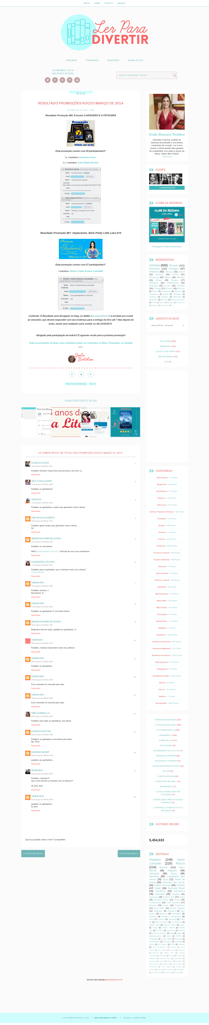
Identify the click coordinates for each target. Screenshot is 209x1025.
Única (182, 897)
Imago (179, 933)
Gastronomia (162, 573)
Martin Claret (154, 925)
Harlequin (154, 873)
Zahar (151, 919)
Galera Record (162, 885)
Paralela (175, 894)
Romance (161, 635)
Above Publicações (159, 947)
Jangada (178, 942)
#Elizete (164, 300)
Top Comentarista (165, 730)
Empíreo (178, 939)
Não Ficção (161, 607)
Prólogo (178, 967)
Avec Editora (162, 950)
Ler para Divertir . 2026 (76, 1018)
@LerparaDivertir (100, 315)
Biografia (161, 484)
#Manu (168, 277)
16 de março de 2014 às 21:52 (41, 542)
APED (178, 936)
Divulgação (166, 745)
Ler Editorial (177, 922)
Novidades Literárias (166, 761)
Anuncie (121, 3)
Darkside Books (161, 900)
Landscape (178, 958)
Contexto (161, 919)
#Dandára (177, 294)
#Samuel (159, 274)
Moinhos (179, 961)
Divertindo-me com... (166, 781)
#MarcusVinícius (178, 300)
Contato (108, 3)
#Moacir (162, 302)
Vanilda (36, 499)
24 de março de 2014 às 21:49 (42, 734)
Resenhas (71, 60)
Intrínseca (179, 891)
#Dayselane (180, 302)
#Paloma (152, 297)
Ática (169, 936)
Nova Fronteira (161, 922)
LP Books (162, 945)
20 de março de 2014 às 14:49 (42, 661)
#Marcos (169, 272)
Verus (174, 873)
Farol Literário (173, 902)
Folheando (162, 955)
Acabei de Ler (135, 60)
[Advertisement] (167, 416)
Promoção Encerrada (165, 720)
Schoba (151, 969)
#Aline (165, 294)
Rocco (92, 384)
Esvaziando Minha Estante (166, 766)
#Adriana (154, 271)
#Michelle (177, 297)
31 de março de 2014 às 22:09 (42, 799)
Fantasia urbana (161, 553)
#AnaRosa (153, 300)
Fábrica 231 (168, 897)
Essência (160, 891)
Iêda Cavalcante (41, 481)
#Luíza (167, 286)
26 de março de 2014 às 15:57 (42, 774)
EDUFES (156, 953)
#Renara (181, 277)
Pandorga (153, 897)
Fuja (166, 361)
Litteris (161, 961)
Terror (161, 689)
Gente (165, 905)
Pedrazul (172, 911)
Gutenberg (180, 905)
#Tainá (175, 274)
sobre (154, 178)
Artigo (166, 771)
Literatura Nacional (165, 725)
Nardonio (37, 770)
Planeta (181, 885)
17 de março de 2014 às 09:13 (41, 565)
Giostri (171, 955)
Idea (171, 933)
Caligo (155, 928)
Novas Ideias (177, 964)
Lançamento (165, 735)
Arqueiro (155, 859)
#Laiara (169, 288)
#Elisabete (154, 283)
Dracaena (172, 919)
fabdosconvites (41, 731)
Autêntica (171, 931)
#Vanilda (181, 286)
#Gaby (159, 280)
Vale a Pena (165, 341)
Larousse (152, 961)
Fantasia (161, 546)
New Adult (161, 600)
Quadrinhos (161, 621)
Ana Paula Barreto (43, 517)
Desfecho (181, 950)
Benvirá (181, 931)
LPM (173, 945)
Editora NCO (169, 953)
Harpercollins (154, 942)
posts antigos (128, 854)
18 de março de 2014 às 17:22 (41, 643)
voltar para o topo (105, 1018)
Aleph (158, 888)
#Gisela (154, 265)
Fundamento (155, 902)
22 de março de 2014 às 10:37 (42, 716)
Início (87, 3)
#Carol (182, 272)
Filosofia (162, 566)
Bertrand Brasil (176, 888)
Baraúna (163, 913)
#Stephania (153, 294)
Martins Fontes (169, 925)
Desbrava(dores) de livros (47, 551)
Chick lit (162, 498)
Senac (159, 969)
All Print (159, 931)
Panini (182, 925)
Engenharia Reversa (166, 756)
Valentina (154, 876)
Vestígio (177, 972)
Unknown (37, 582)
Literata (182, 945)
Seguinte (172, 870)
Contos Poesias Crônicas (162, 512)
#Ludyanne (166, 291)
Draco (177, 900)
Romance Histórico (161, 641)
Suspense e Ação (161, 676)
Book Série (113, 60)
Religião (162, 628)
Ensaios (162, 532)
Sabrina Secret (40, 752)
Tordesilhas (181, 969)
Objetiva (153, 916)
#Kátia (154, 302)
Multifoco (166, 964)
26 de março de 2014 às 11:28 (41, 755)
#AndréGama (173, 283)
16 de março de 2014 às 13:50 (41, 503)
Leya (165, 879)
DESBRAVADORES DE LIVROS (46, 538)
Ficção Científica (162, 559)
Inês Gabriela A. (40, 713)
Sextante (159, 894)
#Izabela (164, 297)
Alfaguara (158, 911)
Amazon (153, 905)
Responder (35, 475)
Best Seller (159, 908)
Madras (170, 961)
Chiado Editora (168, 928)
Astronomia (162, 477)
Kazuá (151, 945)
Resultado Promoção (76, 384)
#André (155, 291)
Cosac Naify (166, 939)
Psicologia (162, 614)
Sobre (97, 3)
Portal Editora (166, 967)
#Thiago (157, 288)
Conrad (172, 950)
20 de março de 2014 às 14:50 (42, 680)
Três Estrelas (156, 972)
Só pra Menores (37, 572)
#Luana (174, 280)
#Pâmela (181, 289)
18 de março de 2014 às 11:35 (41, 625)
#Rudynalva (165, 305)
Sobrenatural (161, 662)
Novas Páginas (177, 908)
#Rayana (178, 291)
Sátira (162, 682)
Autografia (153, 939)
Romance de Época (161, 655)
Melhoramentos (155, 936)
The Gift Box (169, 969)
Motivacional (161, 594)
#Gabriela (153, 286)
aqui (80, 347)
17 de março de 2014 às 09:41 (41, 586)
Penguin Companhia (171, 916)
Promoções (92, 60)
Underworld (168, 972)
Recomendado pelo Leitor (166, 750)
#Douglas (174, 268)
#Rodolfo (173, 265)
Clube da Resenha (166, 776)
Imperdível (165, 346)
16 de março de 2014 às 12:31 (41, 466)
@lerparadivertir (113, 980)
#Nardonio (154, 268)
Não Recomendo (166, 356)
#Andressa (154, 277)
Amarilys (174, 947)
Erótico (161, 539)
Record (163, 867)
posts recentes (34, 854)
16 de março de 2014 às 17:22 (41, 521)
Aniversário (166, 786)
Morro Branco (154, 964)
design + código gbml (134, 1018)
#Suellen (170, 302)
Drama (161, 525)
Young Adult (161, 703)
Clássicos (161, 505)
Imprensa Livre (165, 958)
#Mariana (155, 305)
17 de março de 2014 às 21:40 (41, 607)
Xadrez (162, 696)
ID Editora (167, 942)
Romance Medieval (161, 648)
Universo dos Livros (173, 882)
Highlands (152, 958)
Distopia (162, 518)
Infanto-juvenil (161, 580)
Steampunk (162, 669)
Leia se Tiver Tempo (165, 351)
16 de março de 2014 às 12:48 (41, 484)
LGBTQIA (161, 587)
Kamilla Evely (40, 462)
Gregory (179, 955)
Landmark (176, 913)
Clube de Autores (159, 933)
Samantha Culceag (43, 561)
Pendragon (153, 967)
